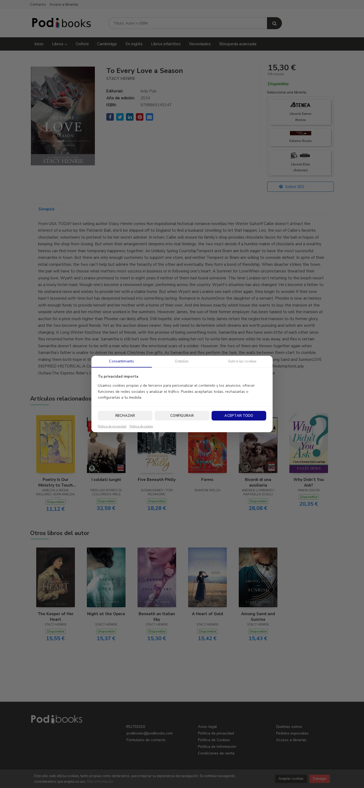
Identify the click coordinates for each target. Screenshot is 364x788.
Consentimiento (121, 361)
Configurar (182, 415)
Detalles (182, 361)
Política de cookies (141, 426)
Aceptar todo (238, 415)
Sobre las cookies (242, 361)
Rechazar (125, 415)
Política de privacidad (112, 426)
